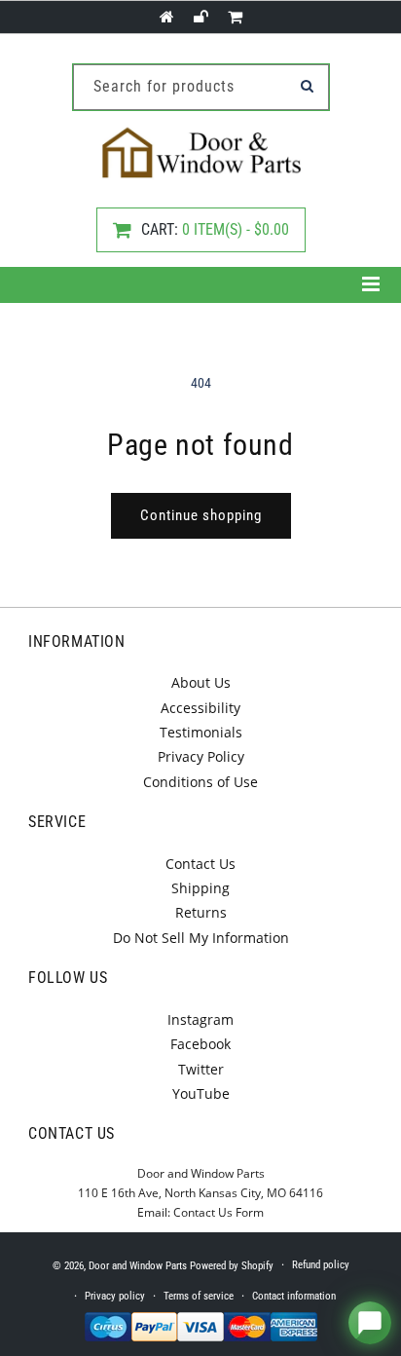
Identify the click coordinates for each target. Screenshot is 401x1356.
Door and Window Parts (138, 1266)
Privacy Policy (201, 756)
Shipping (200, 888)
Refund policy (320, 1265)
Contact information (294, 1296)
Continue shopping (201, 515)
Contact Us (200, 863)
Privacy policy (115, 1296)
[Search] (307, 85)
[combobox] (201, 87)
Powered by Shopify (231, 1266)
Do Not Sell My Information (201, 937)
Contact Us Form (218, 1212)
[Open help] (369, 1322)
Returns (201, 912)
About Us (201, 682)
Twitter (201, 1069)
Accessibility (200, 707)
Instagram (200, 1019)
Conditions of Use (200, 781)
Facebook (200, 1044)
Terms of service (199, 1296)
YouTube (201, 1093)
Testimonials (201, 732)
